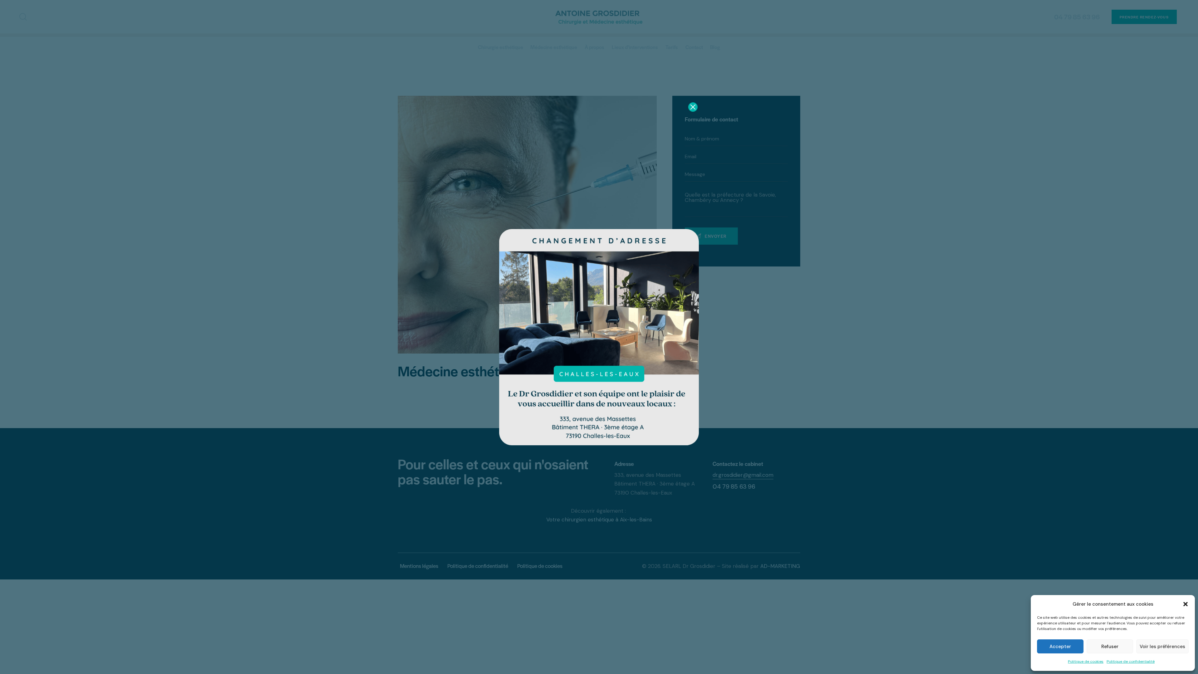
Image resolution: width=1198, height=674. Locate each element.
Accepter (1060, 646)
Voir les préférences (1162, 646)
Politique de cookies (1085, 661)
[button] (1185, 604)
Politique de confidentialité (1131, 661)
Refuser (1109, 646)
